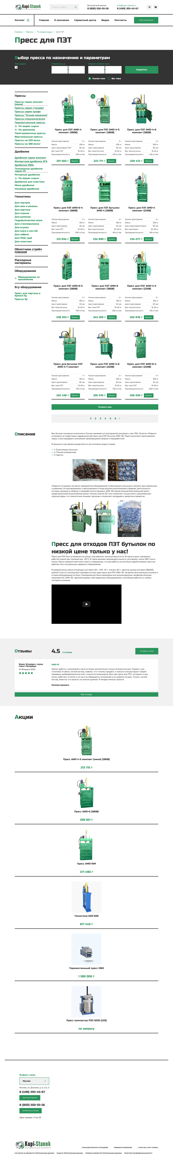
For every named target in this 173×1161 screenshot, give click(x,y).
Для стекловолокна (27, 224)
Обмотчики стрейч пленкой (28, 251)
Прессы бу (21, 299)
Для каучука (22, 203)
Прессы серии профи (28, 111)
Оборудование (25, 271)
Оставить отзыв (146, 651)
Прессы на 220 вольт (27, 140)
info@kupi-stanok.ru (126, 5)
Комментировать (60, 685)
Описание (25, 434)
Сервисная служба (30, 1111)
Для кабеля (22, 234)
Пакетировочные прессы (30, 133)
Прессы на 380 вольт (28, 144)
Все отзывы (86, 694)
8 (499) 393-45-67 (127, 8)
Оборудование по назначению (29, 278)
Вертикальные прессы (29, 137)
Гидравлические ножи (28, 220)
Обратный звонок (146, 20)
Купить (75, 161)
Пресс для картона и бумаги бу (27, 294)
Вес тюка (116, 79)
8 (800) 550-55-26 (98, 8)
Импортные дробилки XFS (31, 161)
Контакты (121, 20)
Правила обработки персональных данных (103, 1153)
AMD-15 (55, 664)
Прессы (20, 96)
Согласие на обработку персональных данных (34, 1153)
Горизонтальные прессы (30, 122)
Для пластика (23, 241)
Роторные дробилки (27, 175)
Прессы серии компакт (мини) (29, 103)
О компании (61, 20)
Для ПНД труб (23, 238)
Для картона (22, 210)
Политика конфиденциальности (138, 1153)
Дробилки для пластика (29, 182)
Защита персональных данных (70, 1153)
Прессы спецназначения (30, 119)
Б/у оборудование (28, 287)
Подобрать (141, 70)
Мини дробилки (24, 185)
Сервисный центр (85, 20)
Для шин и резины (26, 206)
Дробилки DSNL (24, 165)
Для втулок (22, 227)
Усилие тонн (98, 79)
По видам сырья (28, 126)
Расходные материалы (23, 261)
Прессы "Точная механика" (31, 115)
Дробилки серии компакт (30, 158)
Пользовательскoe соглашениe (95, 1147)
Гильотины (23, 196)
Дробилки (22, 151)
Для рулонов (23, 217)
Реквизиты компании (123, 1147)
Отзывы (23, 651)
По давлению (26, 130)
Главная (44, 20)
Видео (105, 20)
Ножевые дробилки (27, 189)
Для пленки (22, 213)
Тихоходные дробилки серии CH (29, 170)
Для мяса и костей (26, 231)
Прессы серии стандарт (29, 108)
